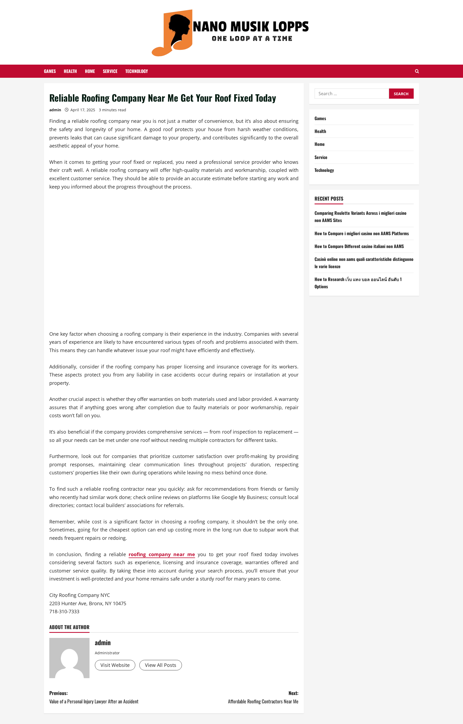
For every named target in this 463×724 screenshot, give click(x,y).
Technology (136, 71)
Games (50, 71)
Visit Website (115, 665)
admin (55, 109)
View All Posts (160, 665)
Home (90, 71)
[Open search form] (417, 71)
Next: (263, 697)
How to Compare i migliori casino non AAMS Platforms (362, 233)
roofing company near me (162, 554)
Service (110, 71)
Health (70, 71)
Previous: (94, 697)
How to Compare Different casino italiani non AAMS (359, 246)
